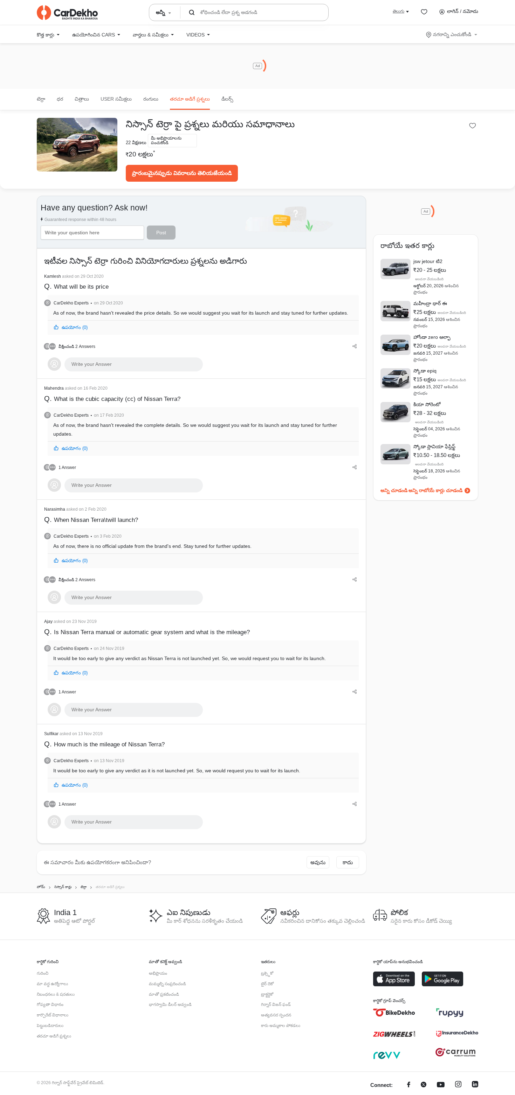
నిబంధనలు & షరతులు (56, 994)
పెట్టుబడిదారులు (50, 1025)
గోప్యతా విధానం (50, 1004)
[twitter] (423, 1085)
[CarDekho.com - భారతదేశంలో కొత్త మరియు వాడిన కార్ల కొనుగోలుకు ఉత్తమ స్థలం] (67, 12)
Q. (76, 282)
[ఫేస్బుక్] (408, 1085)
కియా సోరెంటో (427, 404)
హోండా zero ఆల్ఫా (432, 337)
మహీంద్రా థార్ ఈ (430, 303)
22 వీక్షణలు (136, 142)
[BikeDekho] (394, 1012)
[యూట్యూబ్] (441, 1085)
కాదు (348, 862)
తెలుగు (398, 11)
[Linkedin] (475, 1085)
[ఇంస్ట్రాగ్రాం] (458, 1085)
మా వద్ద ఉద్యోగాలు (52, 983)
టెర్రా (41, 99)
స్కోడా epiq (425, 371)
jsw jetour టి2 (427, 261)
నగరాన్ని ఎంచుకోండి (452, 34)
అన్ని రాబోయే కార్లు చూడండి (435, 490)
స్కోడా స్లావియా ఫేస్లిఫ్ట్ (434, 446)
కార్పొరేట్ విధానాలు (52, 1015)
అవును (317, 862)
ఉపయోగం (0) (75, 327)
